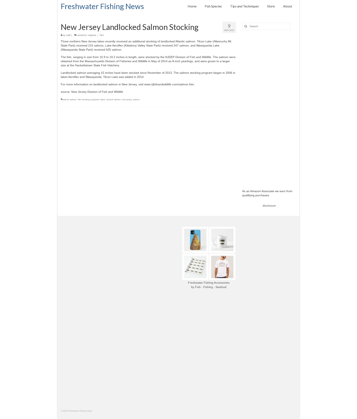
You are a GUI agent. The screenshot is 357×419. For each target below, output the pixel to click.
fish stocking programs (88, 99)
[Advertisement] (269, 106)
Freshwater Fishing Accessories (209, 282)
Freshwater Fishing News (102, 6)
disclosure (269, 205)
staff (68, 35)
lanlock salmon (114, 99)
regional (92, 35)
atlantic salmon (69, 99)
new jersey (127, 99)
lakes (102, 99)
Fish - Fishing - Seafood (210, 287)
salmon (136, 99)
